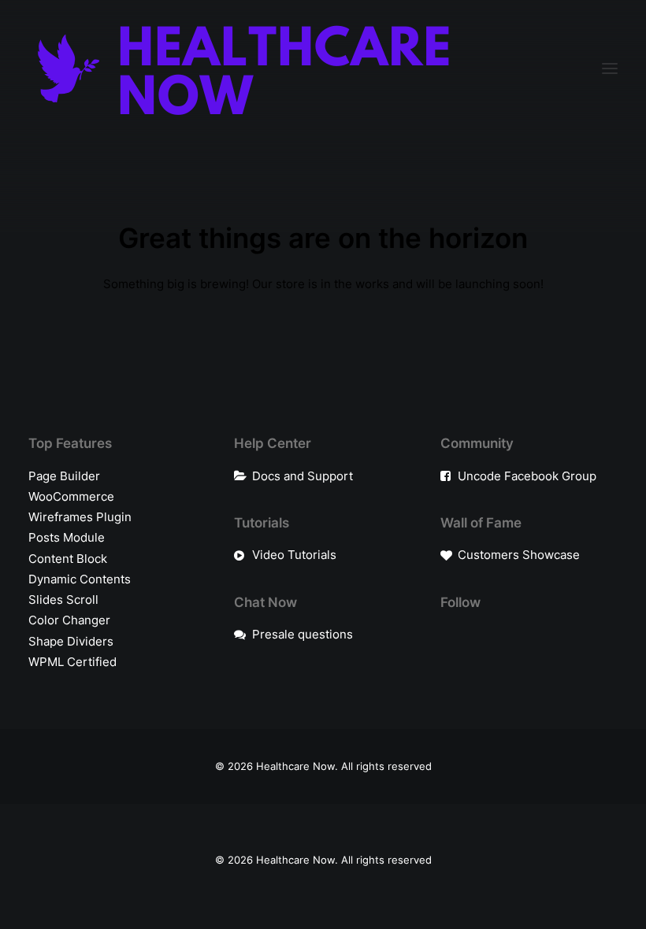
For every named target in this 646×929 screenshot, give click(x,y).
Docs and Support (302, 475)
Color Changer (69, 620)
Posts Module (66, 537)
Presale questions (302, 634)
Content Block (67, 558)
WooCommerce (71, 496)
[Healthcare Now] (244, 68)
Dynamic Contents (79, 579)
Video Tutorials (294, 554)
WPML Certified (72, 661)
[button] (610, 68)
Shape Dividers (70, 641)
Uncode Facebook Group (527, 475)
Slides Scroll (63, 599)
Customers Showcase (519, 554)
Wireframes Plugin (80, 516)
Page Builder (64, 475)
